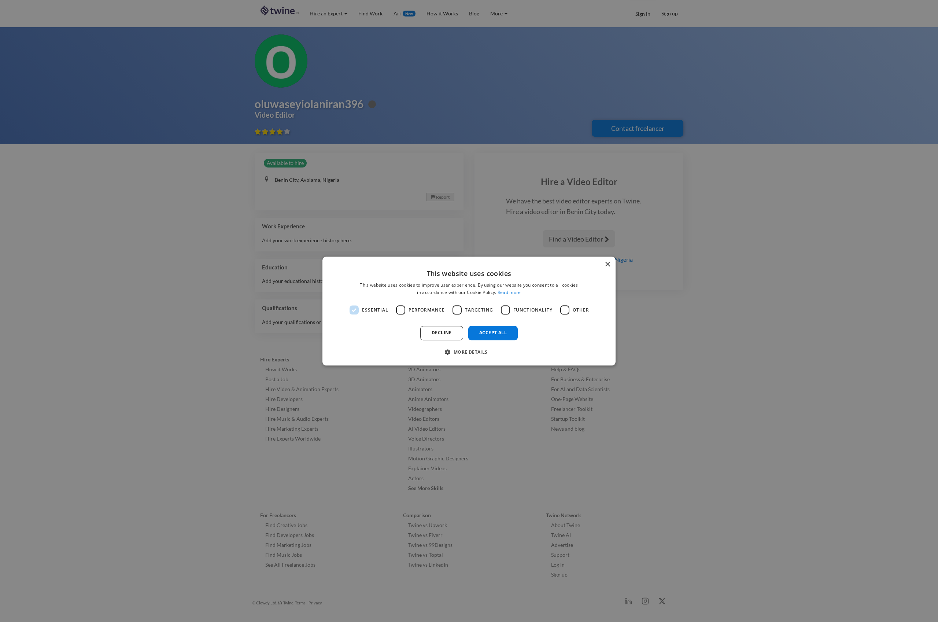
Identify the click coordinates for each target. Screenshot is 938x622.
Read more (509, 292)
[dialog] (469, 311)
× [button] (607, 264)
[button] (468, 351)
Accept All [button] (493, 333)
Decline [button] (442, 333)
